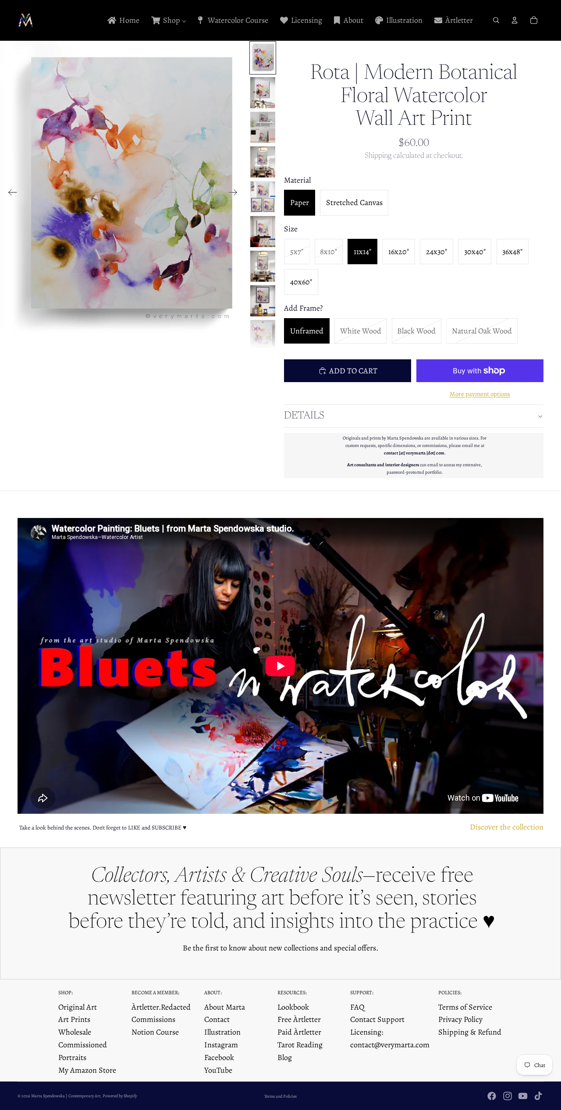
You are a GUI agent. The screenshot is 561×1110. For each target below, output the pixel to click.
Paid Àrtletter (299, 1032)
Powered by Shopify (120, 1096)
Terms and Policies (280, 1096)
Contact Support (377, 1019)
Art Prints (74, 1019)
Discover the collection (506, 827)
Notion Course (155, 1032)
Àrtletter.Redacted (161, 1007)
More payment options (480, 394)
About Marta (224, 1007)
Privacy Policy (460, 1019)
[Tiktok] (538, 1096)
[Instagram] (507, 1096)
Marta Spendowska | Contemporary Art (65, 1096)
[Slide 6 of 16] (262, 231)
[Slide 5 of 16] (262, 196)
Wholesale (74, 1032)
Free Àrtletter (299, 1019)
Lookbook (293, 1007)
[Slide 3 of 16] (262, 127)
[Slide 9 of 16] (262, 335)
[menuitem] (122, 20)
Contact (217, 1019)
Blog (284, 1057)
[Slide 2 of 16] (262, 92)
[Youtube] (523, 1096)
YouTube (218, 1070)
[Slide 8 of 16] (262, 300)
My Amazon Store (87, 1070)
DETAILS (304, 416)
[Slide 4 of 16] (262, 161)
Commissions (153, 1019)
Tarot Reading (300, 1044)
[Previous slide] (10, 194)
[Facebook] (491, 1096)
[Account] (514, 20)
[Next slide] (235, 194)
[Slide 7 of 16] (262, 266)
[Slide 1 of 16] (262, 57)
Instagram (221, 1044)
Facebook (219, 1057)
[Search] (496, 20)
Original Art (77, 1007)
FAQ (357, 1007)
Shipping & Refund (469, 1032)
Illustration (222, 1032)
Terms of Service (465, 1007)
